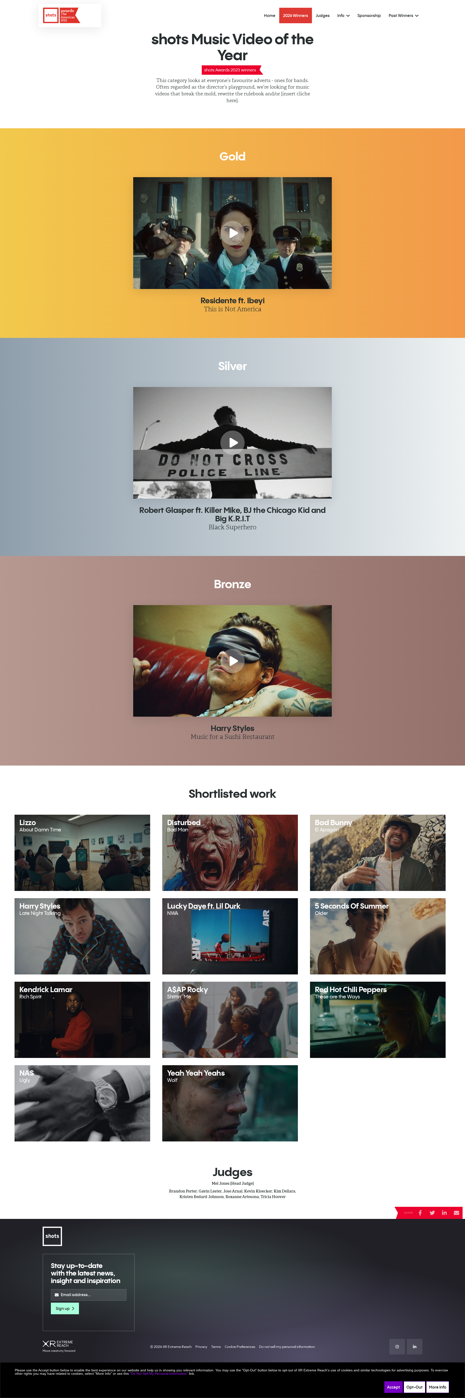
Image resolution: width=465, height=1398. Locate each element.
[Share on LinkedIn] (444, 1213)
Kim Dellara (284, 1191)
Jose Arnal (232, 1191)
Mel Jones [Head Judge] (233, 1183)
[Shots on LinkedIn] (414, 1346)
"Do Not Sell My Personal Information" (159, 1373)
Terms (216, 1346)
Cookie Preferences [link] (240, 1346)
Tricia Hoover (273, 1196)
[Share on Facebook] (420, 1213)
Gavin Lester (210, 1191)
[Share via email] (456, 1213)
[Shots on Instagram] (397, 1346)
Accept (393, 1387)
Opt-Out (414, 1387)
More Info (437, 1387)
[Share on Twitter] (432, 1213)
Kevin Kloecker (258, 1191)
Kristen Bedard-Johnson (201, 1196)
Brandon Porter (183, 1191)
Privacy (201, 1346)
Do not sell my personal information (287, 1346)
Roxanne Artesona (242, 1196)
